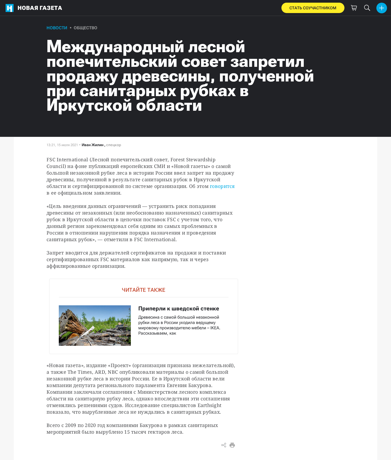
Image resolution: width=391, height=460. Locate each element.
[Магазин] (353, 8)
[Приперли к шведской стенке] (143, 316)
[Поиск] (367, 8)
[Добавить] (381, 8)
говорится (222, 186)
